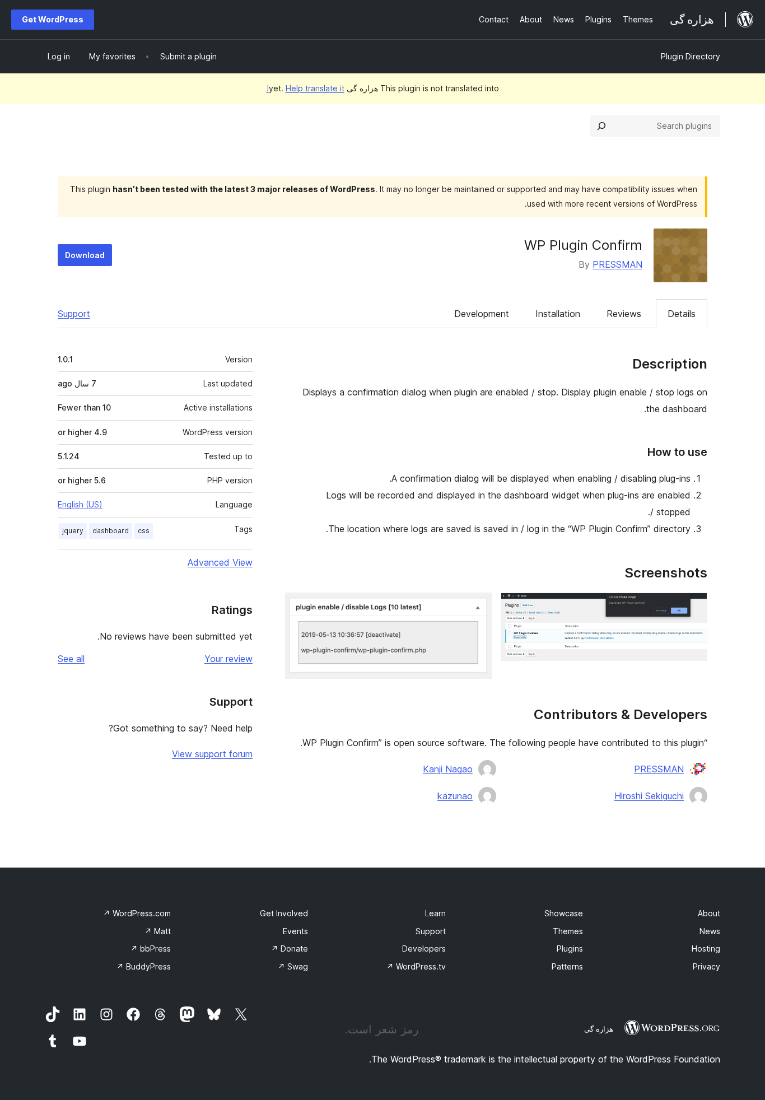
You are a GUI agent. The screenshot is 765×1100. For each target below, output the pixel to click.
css (144, 530)
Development (481, 313)
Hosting (706, 948)
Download (85, 255)
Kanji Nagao (448, 769)
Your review (228, 658)
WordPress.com (137, 913)
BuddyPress (143, 966)
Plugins (570, 948)
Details (682, 313)
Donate (289, 948)
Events (295, 931)
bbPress (150, 948)
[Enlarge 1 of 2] (692, 607)
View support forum (212, 753)
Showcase (563, 913)
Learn (435, 913)
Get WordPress (52, 19)
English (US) (80, 504)
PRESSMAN (617, 264)
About (709, 913)
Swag (293, 966)
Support (74, 313)
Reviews (624, 313)
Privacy (706, 966)
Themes (568, 931)
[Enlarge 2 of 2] (476, 607)
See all (71, 658)
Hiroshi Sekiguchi (649, 795)
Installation (557, 313)
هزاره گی (598, 1028)
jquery (72, 530)
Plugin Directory (690, 56)
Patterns (567, 966)
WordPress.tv (416, 966)
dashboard (110, 530)
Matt (157, 931)
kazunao (455, 795)
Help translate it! (305, 88)
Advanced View (220, 562)
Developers (424, 948)
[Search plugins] (601, 126)
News (709, 931)
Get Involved (284, 913)
